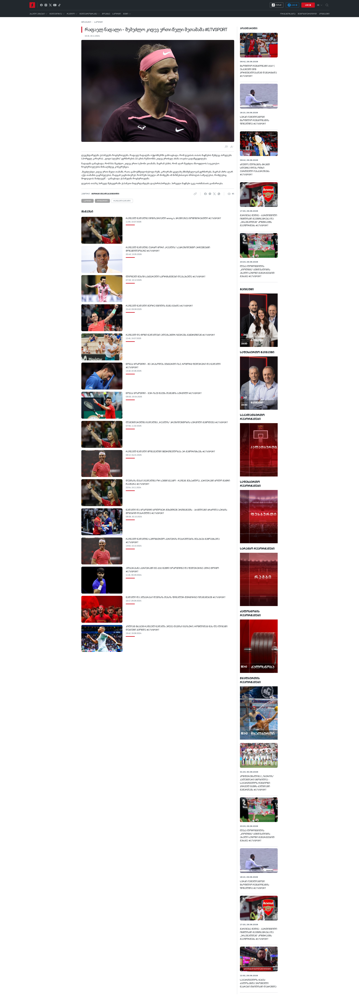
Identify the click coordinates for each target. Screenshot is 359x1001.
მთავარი (86, 22)
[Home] (32, 5)
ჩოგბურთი (102, 201)
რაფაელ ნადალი (122, 201)
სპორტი (98, 22)
